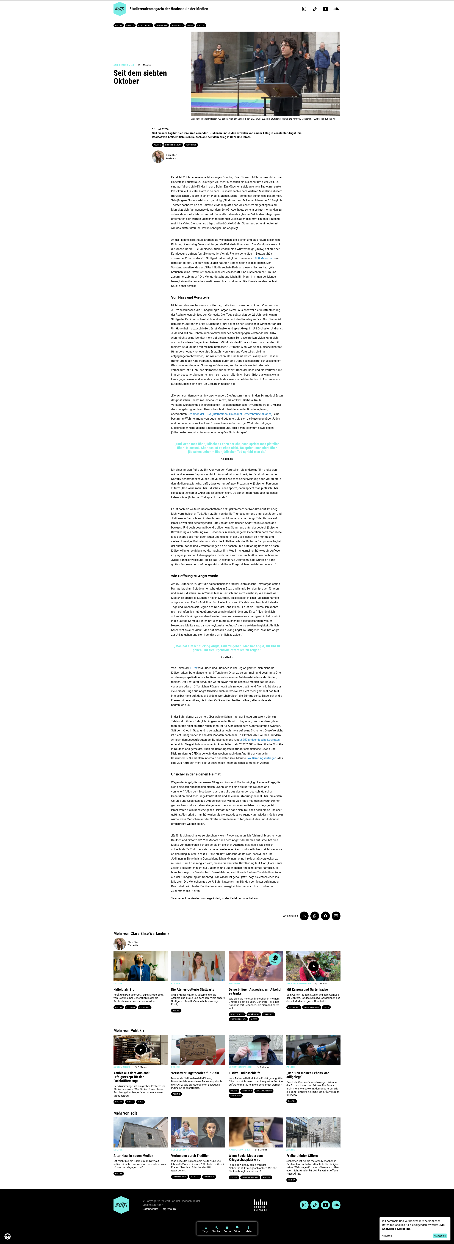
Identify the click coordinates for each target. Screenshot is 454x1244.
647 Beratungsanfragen (261, 758)
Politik (200, 25)
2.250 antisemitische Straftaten (260, 739)
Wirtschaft (177, 25)
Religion (130, 1007)
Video (326, 1007)
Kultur (118, 25)
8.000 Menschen (263, 258)
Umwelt (130, 25)
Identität (195, 1177)
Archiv (291, 1180)
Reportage (191, 145)
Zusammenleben (238, 1019)
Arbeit (130, 1102)
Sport (190, 25)
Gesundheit (161, 25)
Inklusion (247, 1091)
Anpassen (387, 1235)
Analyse (266, 1177)
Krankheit (269, 1014)
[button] (118, 966)
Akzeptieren (440, 1235)
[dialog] (415, 1228)
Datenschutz (150, 1209)
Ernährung (253, 1014)
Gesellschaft (145, 25)
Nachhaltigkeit (311, 1007)
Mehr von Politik (128, 1030)
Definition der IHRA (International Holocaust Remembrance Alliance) (229, 414)
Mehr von (140, 933)
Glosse (254, 1019)
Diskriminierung (173, 145)
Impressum (169, 1209)
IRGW (193, 668)
